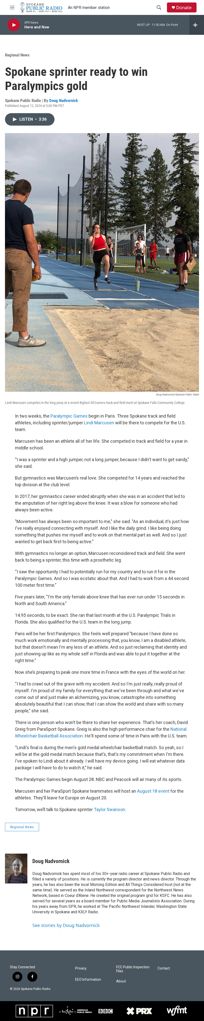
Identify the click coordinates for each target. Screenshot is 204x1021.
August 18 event (153, 791)
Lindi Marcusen (99, 422)
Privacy (81, 968)
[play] (14, 25)
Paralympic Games (69, 416)
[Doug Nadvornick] (16, 868)
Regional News (17, 54)
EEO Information (88, 979)
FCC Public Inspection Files (133, 969)
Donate (184, 7)
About (121, 981)
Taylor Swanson (109, 809)
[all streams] (196, 25)
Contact (163, 968)
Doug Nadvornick (63, 100)
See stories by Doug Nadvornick (66, 925)
